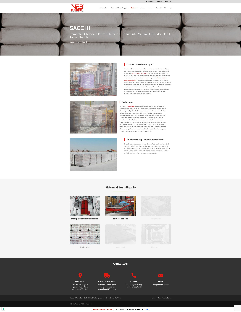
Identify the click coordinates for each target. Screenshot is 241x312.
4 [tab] (93, 93)
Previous (73, 79)
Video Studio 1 (86, 304)
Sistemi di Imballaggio (119, 8)
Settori (133, 8)
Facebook (151, 1)
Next (113, 79)
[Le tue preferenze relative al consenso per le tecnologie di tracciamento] (3, 308)
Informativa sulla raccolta (102, 309)
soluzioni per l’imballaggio (140, 73)
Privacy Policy (156, 298)
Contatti (159, 8)
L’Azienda (103, 8)
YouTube (168, 1)
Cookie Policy (166, 298)
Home (72, 42)
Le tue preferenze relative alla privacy (129, 309)
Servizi (142, 8)
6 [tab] (97, 93)
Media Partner (75, 304)
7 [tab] (99, 93)
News (150, 8)
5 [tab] (95, 93)
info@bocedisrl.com (161, 285)
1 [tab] (87, 93)
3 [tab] (91, 93)
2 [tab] (89, 93)
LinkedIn (159, 1)
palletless (131, 106)
